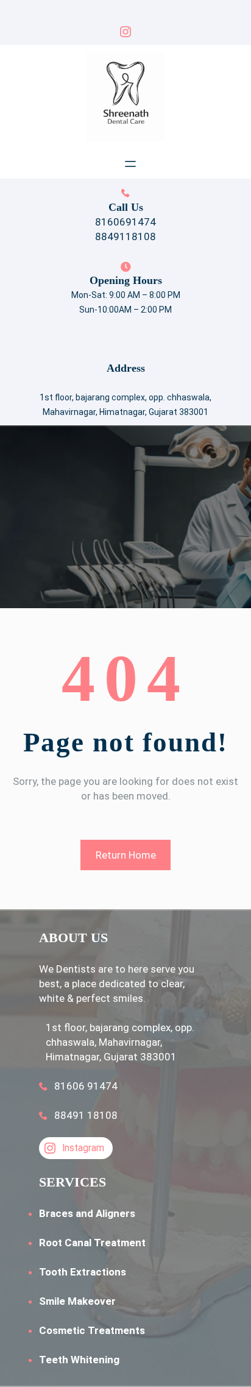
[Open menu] (130, 164)
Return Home (126, 855)
